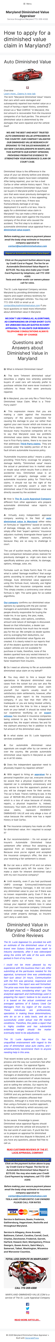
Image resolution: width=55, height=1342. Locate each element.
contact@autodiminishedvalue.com (27, 246)
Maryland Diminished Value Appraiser (27, 14)
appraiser (40, 774)
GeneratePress (32, 1338)
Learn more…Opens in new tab (20, 93)
